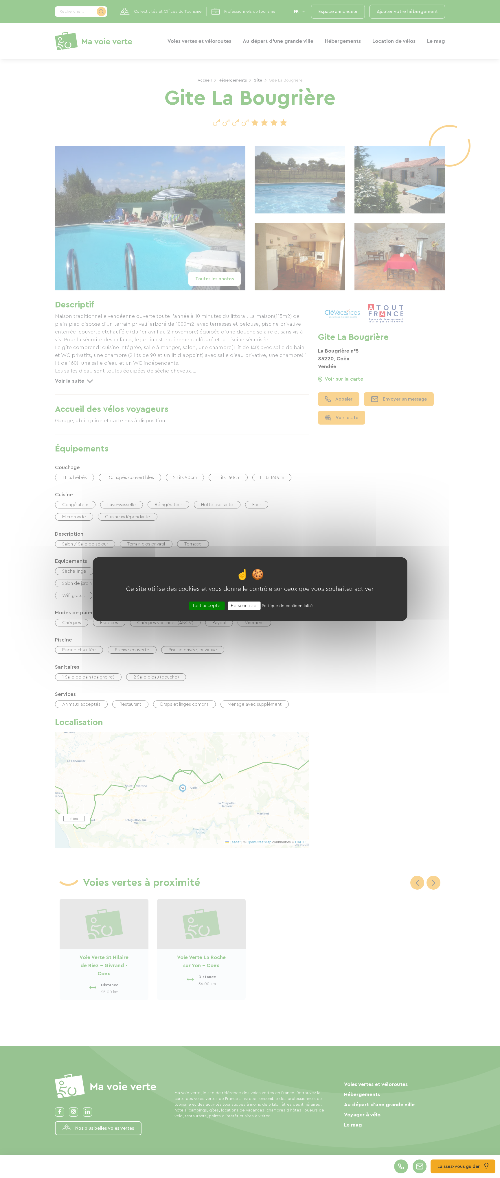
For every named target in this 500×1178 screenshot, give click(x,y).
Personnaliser (244, 605)
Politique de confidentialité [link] (287, 606)
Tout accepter (207, 605)
